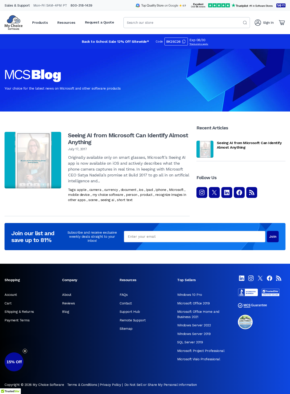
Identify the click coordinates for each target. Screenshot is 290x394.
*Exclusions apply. (198, 44)
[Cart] (281, 22)
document (128, 190)
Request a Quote (99, 22)
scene (93, 200)
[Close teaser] (25, 351)
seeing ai (107, 200)
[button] (14, 361)
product (146, 195)
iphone (161, 190)
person (131, 195)
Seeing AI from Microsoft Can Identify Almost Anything (128, 138)
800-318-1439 (81, 5)
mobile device (78, 195)
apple (81, 190)
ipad (149, 190)
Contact (126, 303)
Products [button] (40, 22)
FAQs (124, 295)
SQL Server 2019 (190, 342)
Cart (8, 303)
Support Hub (130, 312)
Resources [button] (66, 22)
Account (11, 295)
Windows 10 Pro (189, 295)
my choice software (107, 195)
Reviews (68, 303)
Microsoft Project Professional (201, 351)
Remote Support (133, 320)
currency (111, 190)
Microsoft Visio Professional (198, 359)
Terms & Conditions (82, 385)
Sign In (268, 23)
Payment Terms (17, 320)
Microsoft (176, 190)
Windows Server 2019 (193, 334)
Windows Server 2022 (194, 325)
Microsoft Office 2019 (193, 303)
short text (125, 200)
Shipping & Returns (19, 312)
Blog (65, 312)
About (66, 295)
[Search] (245, 22)
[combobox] (186, 22)
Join (272, 237)
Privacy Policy (110, 385)
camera (95, 190)
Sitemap (126, 329)
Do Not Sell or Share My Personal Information (160, 385)
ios (141, 190)
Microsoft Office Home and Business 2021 (198, 314)
